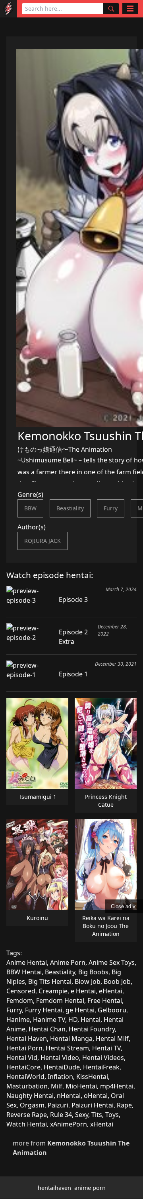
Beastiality (70, 508)
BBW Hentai (24, 972)
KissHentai (92, 1076)
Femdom (19, 1000)
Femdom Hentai (60, 1000)
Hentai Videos (103, 1057)
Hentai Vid (21, 1057)
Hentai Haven (26, 1038)
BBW (30, 508)
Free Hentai (104, 1000)
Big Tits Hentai (50, 981)
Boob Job (117, 981)
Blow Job (87, 981)
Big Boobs (93, 972)
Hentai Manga (71, 1038)
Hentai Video (60, 1057)
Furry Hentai (43, 1010)
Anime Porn (67, 962)
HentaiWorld (25, 1076)
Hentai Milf (112, 1038)
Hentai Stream (67, 1048)
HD (72, 1019)
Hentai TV (106, 1048)
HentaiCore (23, 1067)
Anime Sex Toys (112, 962)
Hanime (18, 1019)
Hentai (90, 1019)
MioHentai (81, 1086)
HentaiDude (62, 1067)
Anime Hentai (26, 962)
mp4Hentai (116, 1086)
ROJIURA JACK (42, 540)
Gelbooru (112, 1010)
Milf (56, 1086)
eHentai (110, 991)
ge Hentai (80, 1010)
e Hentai (83, 991)
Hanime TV (49, 1019)
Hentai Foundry (92, 1029)
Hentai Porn (24, 1048)
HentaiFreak (101, 1067)
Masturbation (27, 1086)
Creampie (53, 991)
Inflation (60, 1076)
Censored (20, 991)
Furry (111, 508)
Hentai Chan (47, 1029)
